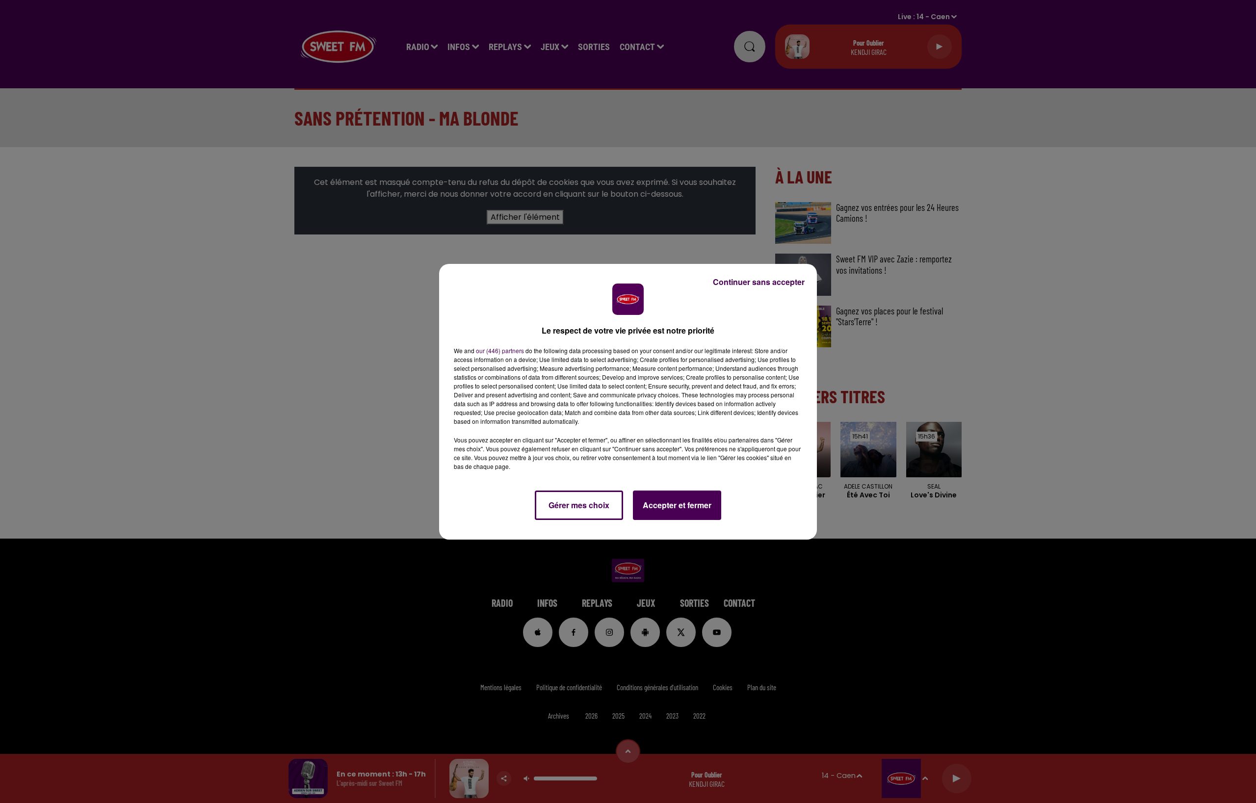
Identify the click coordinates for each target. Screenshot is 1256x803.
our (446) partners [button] (500, 350)
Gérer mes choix (579, 505)
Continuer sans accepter (759, 281)
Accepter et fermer (677, 505)
